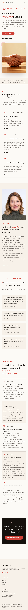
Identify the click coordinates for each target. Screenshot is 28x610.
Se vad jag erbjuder (7, 38)
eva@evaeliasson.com (7, 595)
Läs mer (6, 128)
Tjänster (4, 580)
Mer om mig (6, 265)
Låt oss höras (8, 33)
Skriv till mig (6, 573)
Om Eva (4, 582)
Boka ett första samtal (14, 537)
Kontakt (4, 584)
